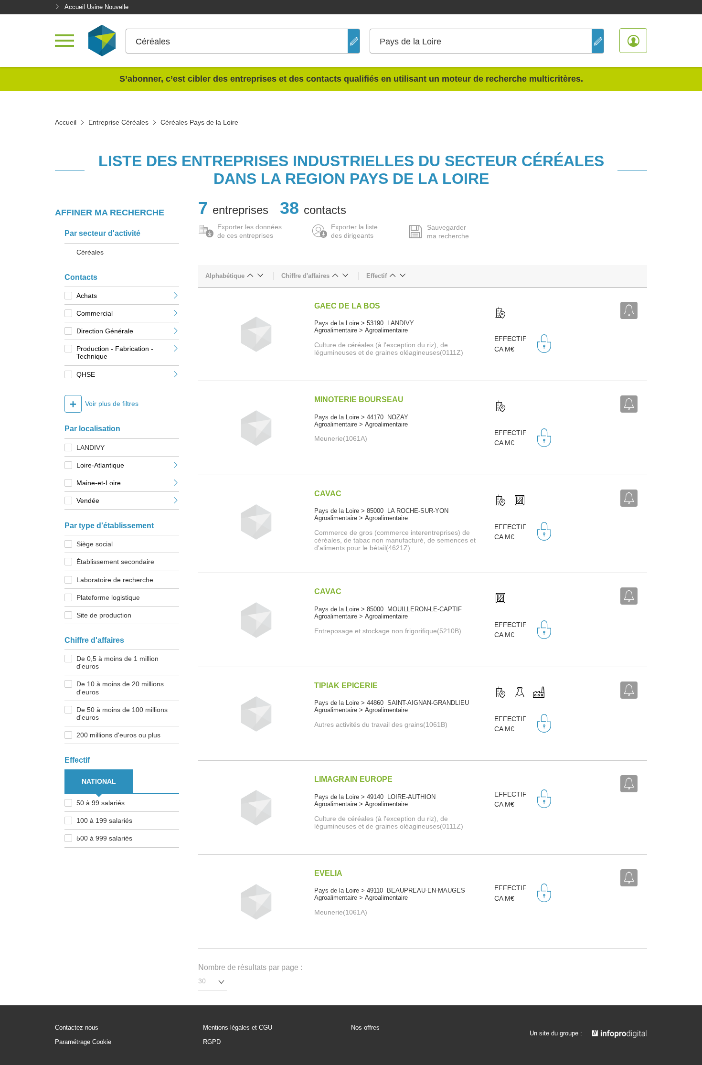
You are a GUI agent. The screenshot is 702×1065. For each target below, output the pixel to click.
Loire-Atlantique (100, 465)
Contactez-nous (76, 1027)
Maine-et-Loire (98, 483)
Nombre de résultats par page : (250, 967)
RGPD (212, 1042)
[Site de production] (538, 693)
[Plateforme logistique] (519, 501)
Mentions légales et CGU (237, 1027)
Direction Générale (104, 331)
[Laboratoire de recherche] (519, 693)
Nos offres (365, 1027)
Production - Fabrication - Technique (114, 352)
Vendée (87, 500)
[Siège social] (500, 313)
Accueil (65, 122)
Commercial (94, 313)
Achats (86, 295)
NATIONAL (99, 781)
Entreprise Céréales (118, 122)
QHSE (85, 374)
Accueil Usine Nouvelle (96, 7)
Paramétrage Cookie (83, 1042)
